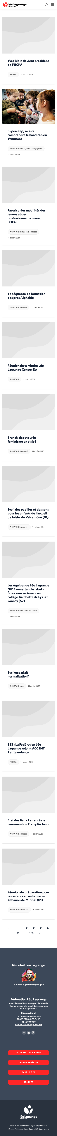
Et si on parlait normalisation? (18, 674)
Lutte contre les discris (28, 611)
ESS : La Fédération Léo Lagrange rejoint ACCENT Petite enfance (26, 748)
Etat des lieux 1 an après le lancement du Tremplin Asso (28, 822)
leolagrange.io (37, 984)
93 (41, 928)
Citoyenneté (23, 451)
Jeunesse (33, 232)
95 (18, 933)
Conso (21, 686)
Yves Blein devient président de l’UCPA (28, 63)
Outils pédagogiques (34, 149)
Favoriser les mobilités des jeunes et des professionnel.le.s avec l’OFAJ (26, 216)
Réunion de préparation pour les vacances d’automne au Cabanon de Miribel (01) (28, 896)
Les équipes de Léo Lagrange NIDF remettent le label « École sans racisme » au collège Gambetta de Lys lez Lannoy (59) (28, 593)
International (24, 232)
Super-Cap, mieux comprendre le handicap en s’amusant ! (27, 135)
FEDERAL (13, 74)
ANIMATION (14, 149)
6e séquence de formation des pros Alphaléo (26, 296)
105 (31, 933)
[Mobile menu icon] (52, 4)
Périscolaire (23, 527)
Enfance (22, 149)
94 (48, 928)
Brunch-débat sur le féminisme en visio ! (22, 439)
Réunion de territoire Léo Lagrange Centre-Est (26, 367)
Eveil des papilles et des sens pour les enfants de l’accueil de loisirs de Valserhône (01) (28, 513)
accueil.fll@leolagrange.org (28, 1024)
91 (27, 928)
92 (34, 928)
